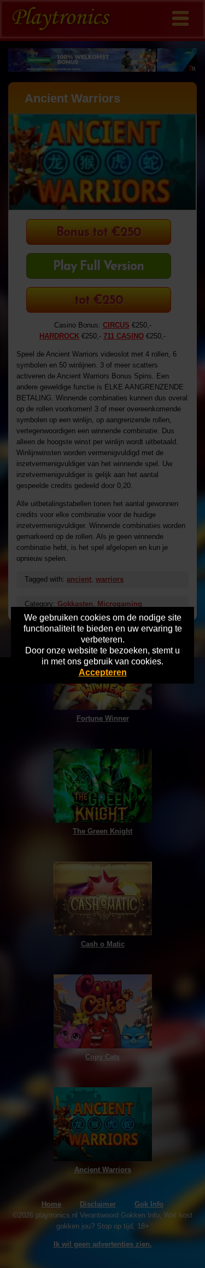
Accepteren (103, 672)
